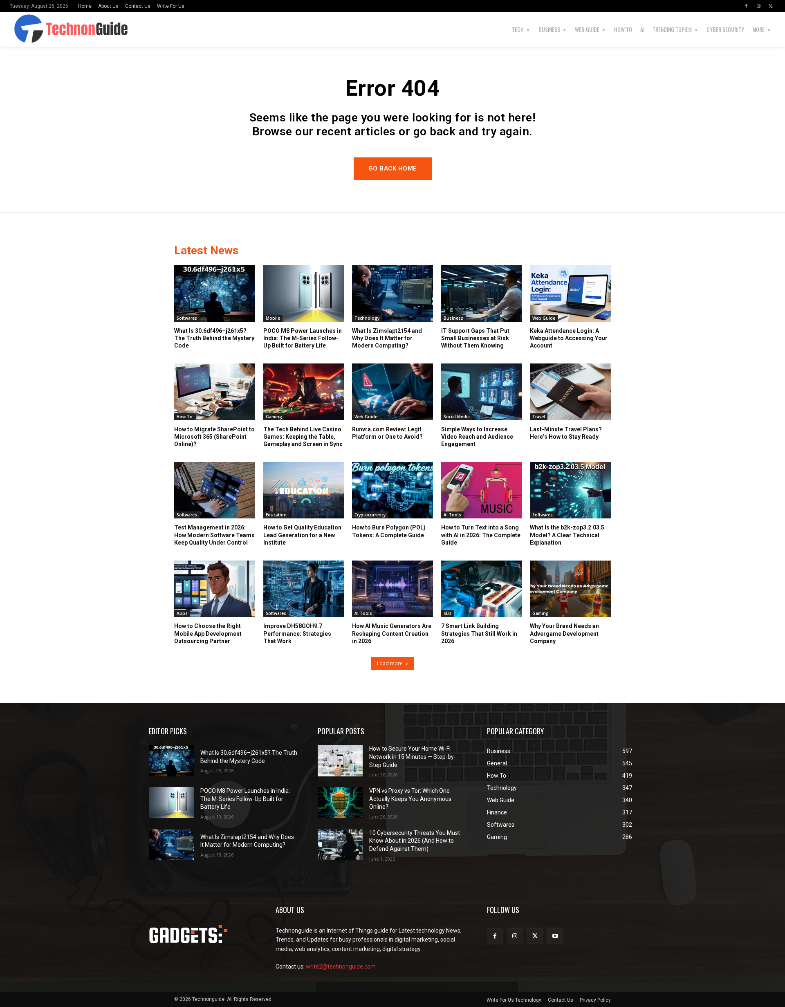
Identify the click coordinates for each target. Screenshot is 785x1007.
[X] (770, 6)
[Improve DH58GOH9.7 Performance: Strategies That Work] (303, 589)
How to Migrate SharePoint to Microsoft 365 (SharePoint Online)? (214, 436)
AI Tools (452, 515)
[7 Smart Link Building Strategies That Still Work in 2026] (481, 589)
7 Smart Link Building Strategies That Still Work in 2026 (479, 633)
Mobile (273, 318)
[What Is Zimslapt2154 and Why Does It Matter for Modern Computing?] (392, 293)
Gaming (274, 416)
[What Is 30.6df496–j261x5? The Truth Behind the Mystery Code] (214, 293)
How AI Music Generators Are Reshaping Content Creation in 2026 (391, 633)
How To (185, 416)
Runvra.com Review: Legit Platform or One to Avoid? (387, 433)
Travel (538, 416)
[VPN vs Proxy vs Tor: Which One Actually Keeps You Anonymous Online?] (340, 803)
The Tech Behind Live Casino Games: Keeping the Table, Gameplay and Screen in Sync (303, 436)
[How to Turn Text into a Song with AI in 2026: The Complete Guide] (481, 490)
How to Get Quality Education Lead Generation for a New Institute (302, 534)
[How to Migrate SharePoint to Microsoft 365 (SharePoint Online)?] (214, 391)
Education (276, 515)
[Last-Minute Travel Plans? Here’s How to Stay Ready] (570, 391)
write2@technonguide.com (341, 966)
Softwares (187, 318)
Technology (366, 318)
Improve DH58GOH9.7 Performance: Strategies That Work (297, 633)
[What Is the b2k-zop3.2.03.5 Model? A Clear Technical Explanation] (570, 490)
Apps (182, 613)
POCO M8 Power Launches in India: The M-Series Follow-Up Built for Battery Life (302, 338)
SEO (447, 613)
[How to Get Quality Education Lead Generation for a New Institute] (303, 490)
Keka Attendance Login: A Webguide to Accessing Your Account (569, 338)
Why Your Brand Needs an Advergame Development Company (564, 633)
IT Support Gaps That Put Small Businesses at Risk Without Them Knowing (475, 338)
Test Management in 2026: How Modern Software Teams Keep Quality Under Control (214, 534)
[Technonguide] (31, 29)
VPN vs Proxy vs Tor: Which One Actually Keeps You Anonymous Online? (410, 798)
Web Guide (543, 318)
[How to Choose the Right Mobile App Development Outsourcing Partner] (214, 589)
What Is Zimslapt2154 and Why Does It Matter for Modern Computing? (387, 338)
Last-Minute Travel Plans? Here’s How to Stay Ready (566, 433)
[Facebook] (746, 6)
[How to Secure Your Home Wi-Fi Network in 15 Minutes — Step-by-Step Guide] (340, 760)
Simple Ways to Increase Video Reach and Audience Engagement (477, 436)
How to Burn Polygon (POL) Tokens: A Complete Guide (389, 531)
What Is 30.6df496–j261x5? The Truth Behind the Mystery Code (214, 338)
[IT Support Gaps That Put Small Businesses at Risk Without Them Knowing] (481, 293)
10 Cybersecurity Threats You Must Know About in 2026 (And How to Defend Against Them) (414, 841)
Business (453, 318)
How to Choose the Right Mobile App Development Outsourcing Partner (208, 633)
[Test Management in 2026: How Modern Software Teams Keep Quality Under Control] (214, 490)
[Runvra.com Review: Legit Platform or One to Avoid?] (392, 391)
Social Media (457, 416)
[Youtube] (555, 936)
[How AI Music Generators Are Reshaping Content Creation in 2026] (392, 589)
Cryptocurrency (370, 515)
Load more (390, 663)
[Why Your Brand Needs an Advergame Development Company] (570, 589)
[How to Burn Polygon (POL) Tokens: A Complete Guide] (392, 490)
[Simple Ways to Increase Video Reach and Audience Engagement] (481, 391)
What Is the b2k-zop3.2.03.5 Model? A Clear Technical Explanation (567, 534)
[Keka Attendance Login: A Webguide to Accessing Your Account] (570, 293)
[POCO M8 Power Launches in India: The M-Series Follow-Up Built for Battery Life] (303, 293)
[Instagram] (758, 6)
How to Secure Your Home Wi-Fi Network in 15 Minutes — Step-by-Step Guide (412, 756)
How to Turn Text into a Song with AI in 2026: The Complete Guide (480, 534)
